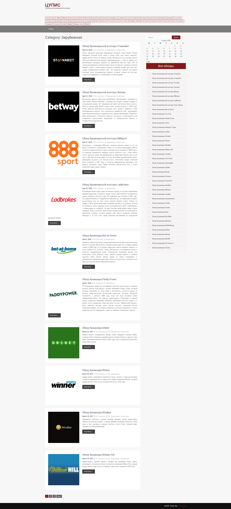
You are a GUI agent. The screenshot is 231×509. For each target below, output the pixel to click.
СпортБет (180, 21)
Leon (128, 18)
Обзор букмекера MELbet (161, 190)
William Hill (62, 21)
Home (51, 29)
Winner (82, 21)
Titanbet (48, 21)
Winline (76, 21)
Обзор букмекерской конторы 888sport (104, 138)
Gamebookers (113, 18)
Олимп (146, 21)
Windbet (69, 21)
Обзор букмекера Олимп (161, 248)
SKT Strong (182, 506)
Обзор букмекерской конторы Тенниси (166, 87)
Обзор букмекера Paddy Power (99, 279)
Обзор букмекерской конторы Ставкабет (105, 46)
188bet (58, 18)
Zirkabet (89, 21)
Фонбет (87, 24)
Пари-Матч (154, 21)
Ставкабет (49, 24)
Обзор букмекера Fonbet (161, 203)
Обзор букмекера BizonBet (161, 216)
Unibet (55, 21)
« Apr (148, 62)
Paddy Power (142, 18)
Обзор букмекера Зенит (160, 123)
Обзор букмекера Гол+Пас (161, 114)
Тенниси (57, 24)
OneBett (134, 18)
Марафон (132, 21)
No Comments (99, 50)
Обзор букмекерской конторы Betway (103, 92)
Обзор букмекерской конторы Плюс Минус (167, 105)
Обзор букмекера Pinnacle (161, 176)
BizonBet (99, 18)
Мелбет (140, 21)
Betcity (87, 18)
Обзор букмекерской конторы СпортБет (166, 74)
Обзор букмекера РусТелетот (163, 243)
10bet (52, 18)
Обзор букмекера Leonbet (161, 194)
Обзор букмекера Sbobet (161, 167)
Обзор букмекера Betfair (161, 230)
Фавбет (70, 24)
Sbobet (162, 18)
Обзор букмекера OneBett (161, 185)
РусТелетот (172, 21)
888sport (64, 18)
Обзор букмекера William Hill (98, 454)
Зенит (116, 21)
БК (109, 332)
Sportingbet (170, 18)
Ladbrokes (122, 18)
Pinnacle (150, 18)
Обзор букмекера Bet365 (161, 239)
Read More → (88, 80)
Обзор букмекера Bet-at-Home (99, 235)
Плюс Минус (163, 21)
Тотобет (64, 24)
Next (59, 496)
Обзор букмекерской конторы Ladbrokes (105, 184)
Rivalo (157, 18)
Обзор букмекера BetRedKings (163, 225)
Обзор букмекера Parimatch (162, 181)
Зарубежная (110, 50)
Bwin (105, 18)
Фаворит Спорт (78, 24)
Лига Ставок (124, 21)
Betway (93, 18)
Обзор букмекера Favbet (161, 207)
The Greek (178, 18)
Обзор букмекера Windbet (96, 412)
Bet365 (81, 18)
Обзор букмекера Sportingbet (162, 163)
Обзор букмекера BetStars (161, 221)
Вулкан (102, 21)
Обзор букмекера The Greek (162, 158)
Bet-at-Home (73, 18)
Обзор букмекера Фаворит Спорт (164, 127)
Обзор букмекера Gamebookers (163, 199)
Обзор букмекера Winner (96, 370)
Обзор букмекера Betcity (161, 234)
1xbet (47, 18)
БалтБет (96, 21)
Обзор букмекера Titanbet (161, 154)
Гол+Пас (109, 21)
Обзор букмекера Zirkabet (161, 136)
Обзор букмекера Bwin (160, 212)
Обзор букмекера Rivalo (160, 172)
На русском (120, 50)
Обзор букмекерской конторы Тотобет (166, 83)
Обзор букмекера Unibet (95, 327)
